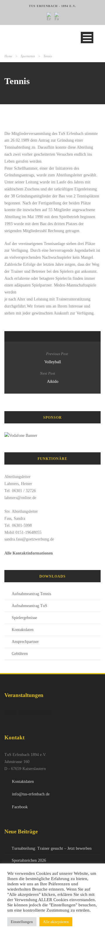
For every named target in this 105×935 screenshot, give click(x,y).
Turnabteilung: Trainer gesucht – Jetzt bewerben (52, 848)
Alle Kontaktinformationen (28, 553)
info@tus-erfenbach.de (31, 794)
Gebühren (20, 653)
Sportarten (28, 56)
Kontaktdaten (23, 630)
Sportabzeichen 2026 (29, 860)
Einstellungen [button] (22, 922)
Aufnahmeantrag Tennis (31, 594)
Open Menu (87, 37)
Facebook (20, 807)
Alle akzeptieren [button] (56, 922)
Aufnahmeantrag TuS (29, 606)
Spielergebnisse (24, 618)
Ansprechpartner (25, 641)
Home (8, 56)
